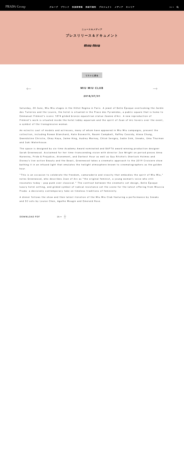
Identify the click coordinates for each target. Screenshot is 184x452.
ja (170, 7)
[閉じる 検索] (178, 7)
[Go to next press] (155, 92)
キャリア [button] (130, 7)
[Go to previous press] (29, 92)
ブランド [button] (65, 7)
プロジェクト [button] (105, 7)
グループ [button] (53, 7)
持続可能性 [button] (91, 7)
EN (58, 217)
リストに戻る (92, 75)
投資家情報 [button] (77, 7)
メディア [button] (119, 7)
